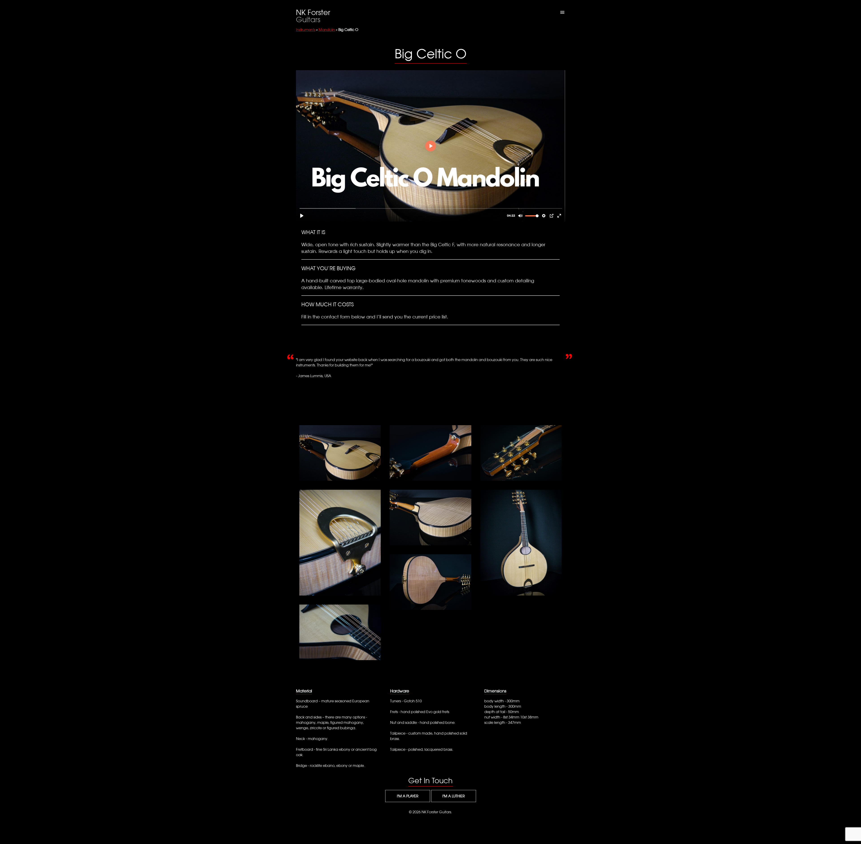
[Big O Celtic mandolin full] (521, 542)
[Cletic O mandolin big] (340, 453)
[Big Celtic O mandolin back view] (430, 582)
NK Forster (313, 16)
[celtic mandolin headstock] (521, 453)
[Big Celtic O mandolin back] (430, 517)
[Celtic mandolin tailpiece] (340, 542)
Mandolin (327, 29)
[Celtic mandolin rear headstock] (430, 453)
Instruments (305, 29)
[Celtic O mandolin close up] (340, 632)
